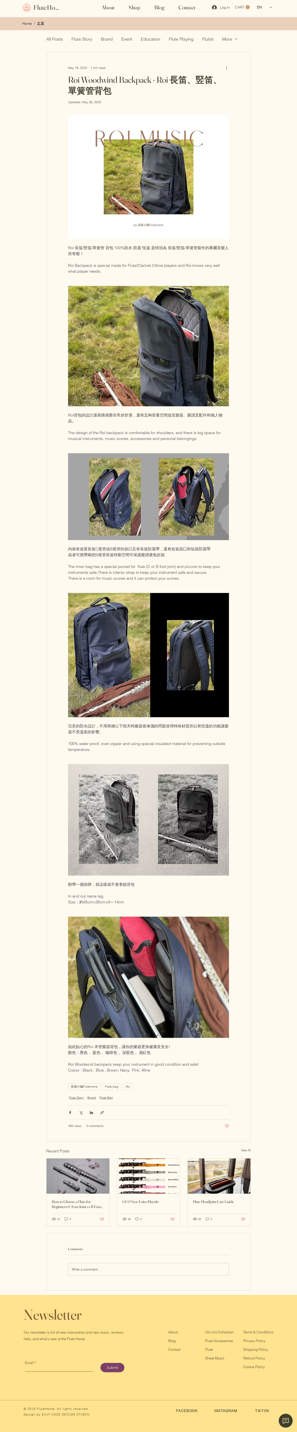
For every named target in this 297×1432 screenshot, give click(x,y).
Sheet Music (214, 1358)
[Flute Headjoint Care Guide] (219, 1176)
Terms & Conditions (258, 1332)
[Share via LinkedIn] (91, 1112)
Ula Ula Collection (219, 1332)
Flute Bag (106, 1098)
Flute (209, 1349)
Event (126, 39)
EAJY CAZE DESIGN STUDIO (65, 1414)
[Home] (27, 7)
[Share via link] (102, 1112)
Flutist (208, 39)
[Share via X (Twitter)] (81, 1112)
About (173, 1332)
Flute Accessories (219, 1341)
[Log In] (213, 7)
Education (150, 39)
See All (246, 1150)
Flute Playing (181, 39)
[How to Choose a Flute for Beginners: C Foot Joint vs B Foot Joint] (78, 1176)
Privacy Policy (254, 1341)
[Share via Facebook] (70, 1112)
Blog (172, 1341)
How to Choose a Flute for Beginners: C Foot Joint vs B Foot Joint (76, 1204)
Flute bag (111, 1087)
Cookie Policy (254, 1367)
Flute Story (82, 39)
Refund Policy (254, 1358)
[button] (135, 7)
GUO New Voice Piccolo (140, 1201)
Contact (174, 1349)
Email (29, 1362)
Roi (128, 1087)
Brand (107, 39)
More (227, 39)
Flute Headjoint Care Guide (213, 1201)
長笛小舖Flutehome (84, 1087)
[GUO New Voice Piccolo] (148, 1176)
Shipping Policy (255, 1349)
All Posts (54, 39)
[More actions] (226, 67)
